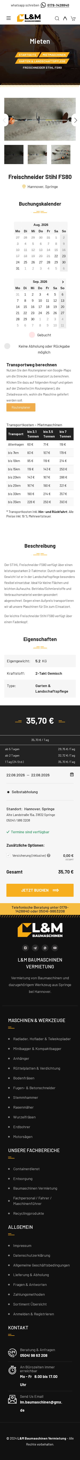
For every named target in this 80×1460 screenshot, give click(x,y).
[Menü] (8, 18)
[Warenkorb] (73, 19)
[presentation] (4, 120)
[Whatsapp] (45, 948)
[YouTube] (55, 948)
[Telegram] (35, 948)
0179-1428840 (58, 5)
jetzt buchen (35, 890)
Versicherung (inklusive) (29, 855)
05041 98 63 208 (33, 1355)
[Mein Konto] (65, 18)
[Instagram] (25, 948)
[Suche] (57, 18)
